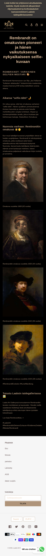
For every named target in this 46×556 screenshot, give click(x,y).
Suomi (16, 519)
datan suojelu (10, 481)
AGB (7, 474)
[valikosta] (41, 24)
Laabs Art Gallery (19, 548)
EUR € (28, 519)
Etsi (6, 448)
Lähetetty (8, 468)
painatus (8, 461)
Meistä (7, 455)
